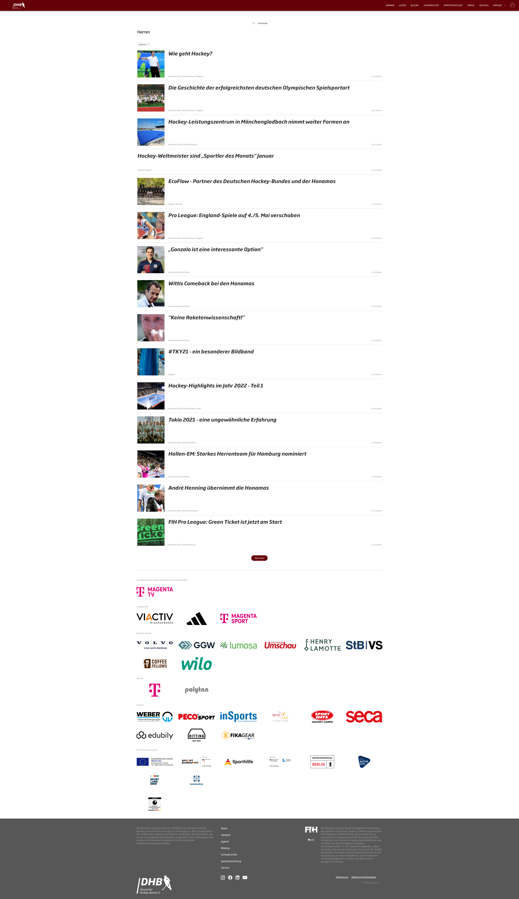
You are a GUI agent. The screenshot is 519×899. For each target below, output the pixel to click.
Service (470, 5)
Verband (390, 5)
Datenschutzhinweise (363, 877)
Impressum (342, 877)
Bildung (415, 5)
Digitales (483, 5)
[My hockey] (512, 5)
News (224, 828)
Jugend (402, 5)
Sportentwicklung (452, 5)
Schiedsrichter (431, 5)
